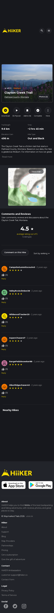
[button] (6, 157)
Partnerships (7, 545)
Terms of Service (9, 595)
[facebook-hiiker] (5, 606)
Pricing (4, 550)
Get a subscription (9, 555)
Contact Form (7, 579)
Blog (3, 536)
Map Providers (8, 541)
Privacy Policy (7, 590)
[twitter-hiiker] (15, 606)
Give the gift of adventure (13, 559)
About (4, 527)
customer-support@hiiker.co (14, 575)
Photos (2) (43, 97)
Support (5, 532)
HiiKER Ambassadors (11, 570)
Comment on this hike (15, 252)
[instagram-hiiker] (24, 606)
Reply (3, 279)
